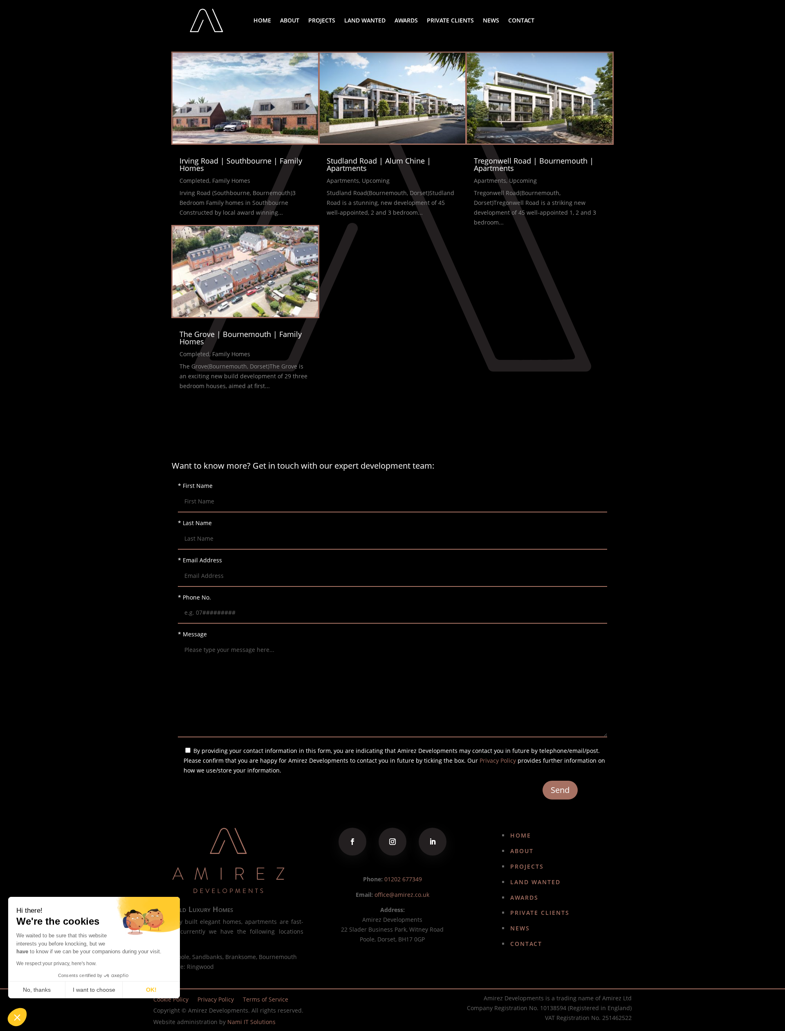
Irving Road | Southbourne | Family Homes (240, 164)
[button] (17, 1017)
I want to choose (94, 989)
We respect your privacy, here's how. (56, 963)
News (491, 20)
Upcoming (376, 180)
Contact (521, 20)
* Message (192, 634)
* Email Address (200, 560)
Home (262, 20)
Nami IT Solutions (251, 1022)
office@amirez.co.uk (402, 894)
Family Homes (231, 180)
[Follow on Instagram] (392, 842)
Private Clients (450, 20)
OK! (151, 989)
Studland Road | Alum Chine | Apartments (379, 164)
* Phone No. (194, 597)
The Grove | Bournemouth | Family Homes (240, 337)
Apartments (343, 180)
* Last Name (195, 523)
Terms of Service (265, 1000)
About (289, 20)
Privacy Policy (498, 760)
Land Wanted (365, 20)
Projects (321, 20)
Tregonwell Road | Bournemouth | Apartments (534, 164)
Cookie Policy (170, 1000)
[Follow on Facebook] (352, 842)
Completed (194, 180)
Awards (406, 20)
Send (560, 789)
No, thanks (37, 989)
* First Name (195, 486)
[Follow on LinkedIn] (432, 842)
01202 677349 (403, 879)
